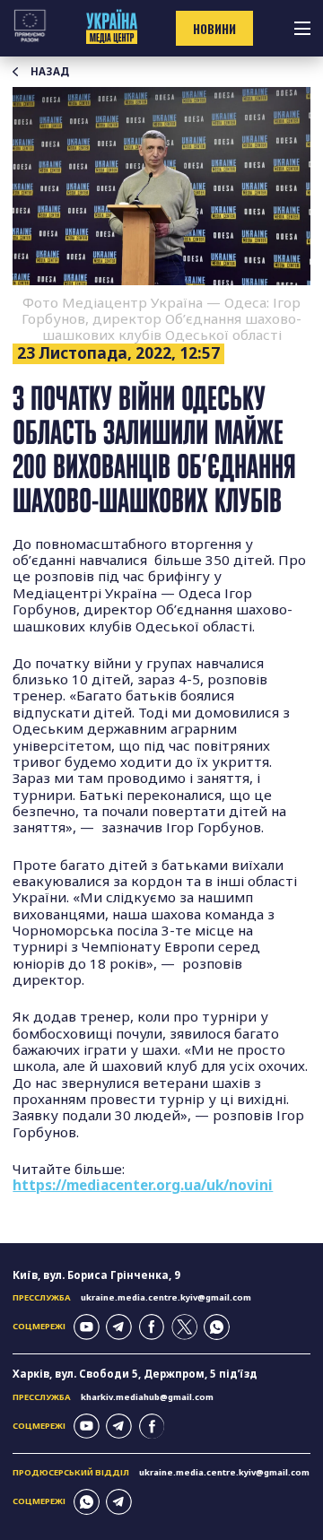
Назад (50, 71)
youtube (87, 1327)
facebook (152, 1327)
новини (214, 29)
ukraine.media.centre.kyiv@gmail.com (166, 1297)
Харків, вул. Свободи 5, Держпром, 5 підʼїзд (135, 1373)
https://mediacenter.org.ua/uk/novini (143, 1185)
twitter (184, 1327)
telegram (119, 1327)
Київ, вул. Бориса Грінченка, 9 (96, 1275)
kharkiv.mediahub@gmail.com (147, 1397)
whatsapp (217, 1327)
